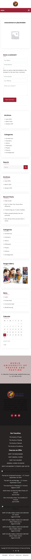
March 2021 (9, 121)
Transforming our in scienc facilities (15, 210)
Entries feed (8, 300)
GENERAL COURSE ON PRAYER (15, 463)
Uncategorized (10, 152)
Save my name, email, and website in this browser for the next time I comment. (15, 71)
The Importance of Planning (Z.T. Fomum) (15, 485)
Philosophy (9, 145)
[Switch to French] (11, 555)
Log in (6, 297)
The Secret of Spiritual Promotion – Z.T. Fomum (15, 475)
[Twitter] (15, 415)
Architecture (9, 138)
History (8, 143)
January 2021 (9, 124)
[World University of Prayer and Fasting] (15, 4)
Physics (8, 148)
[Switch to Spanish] (25, 555)
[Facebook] (12, 415)
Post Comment (9, 100)
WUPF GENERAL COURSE (15, 457)
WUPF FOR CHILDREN (15, 460)
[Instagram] (19, 415)
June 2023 (9, 119)
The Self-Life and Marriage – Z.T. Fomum (15, 480)
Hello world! (8, 201)
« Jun (4, 344)
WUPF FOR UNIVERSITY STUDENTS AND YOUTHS (15, 466)
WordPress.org (9, 307)
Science (8, 150)
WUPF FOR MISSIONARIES (15, 454)
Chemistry (9, 141)
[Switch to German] (18, 555)
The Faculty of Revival (15, 443)
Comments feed (9, 304)
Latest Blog (24, 471)
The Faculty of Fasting (15, 440)
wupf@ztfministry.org (24, 374)
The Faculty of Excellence (15, 446)
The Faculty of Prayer (15, 437)
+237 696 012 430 (16, 376)
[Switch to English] (5, 555)
